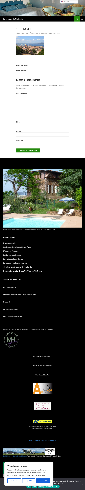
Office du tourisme (9, 287)
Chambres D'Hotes (49, 456)
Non (34, 487)
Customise (14, 481)
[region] (28, 474)
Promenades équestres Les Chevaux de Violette (19, 295)
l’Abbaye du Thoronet (10, 251)
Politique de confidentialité (42, 356)
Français (66, 1)
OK (29, 487)
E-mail (18, 131)
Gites (59, 456)
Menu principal (82, 19)
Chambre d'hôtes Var (42, 375)
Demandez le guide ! (10, 243)
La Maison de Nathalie (13, 19)
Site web (19, 140)
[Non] (82, 484)
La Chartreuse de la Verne (12, 255)
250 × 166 (35, 33)
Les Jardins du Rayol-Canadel (13, 259)
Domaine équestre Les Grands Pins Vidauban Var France (22, 271)
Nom (18, 122)
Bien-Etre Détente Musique (12, 316)
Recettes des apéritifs (10, 309)
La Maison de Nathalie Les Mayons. (15, 456)
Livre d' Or (7, 302)
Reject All (28, 481)
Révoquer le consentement (42, 365)
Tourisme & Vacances (34, 456)
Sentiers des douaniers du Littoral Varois (17, 247)
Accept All (43, 481)
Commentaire (22, 93)
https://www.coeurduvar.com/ (42, 440)
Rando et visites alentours (50, 33)
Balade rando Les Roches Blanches (15, 263)
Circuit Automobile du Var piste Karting (17, 267)
